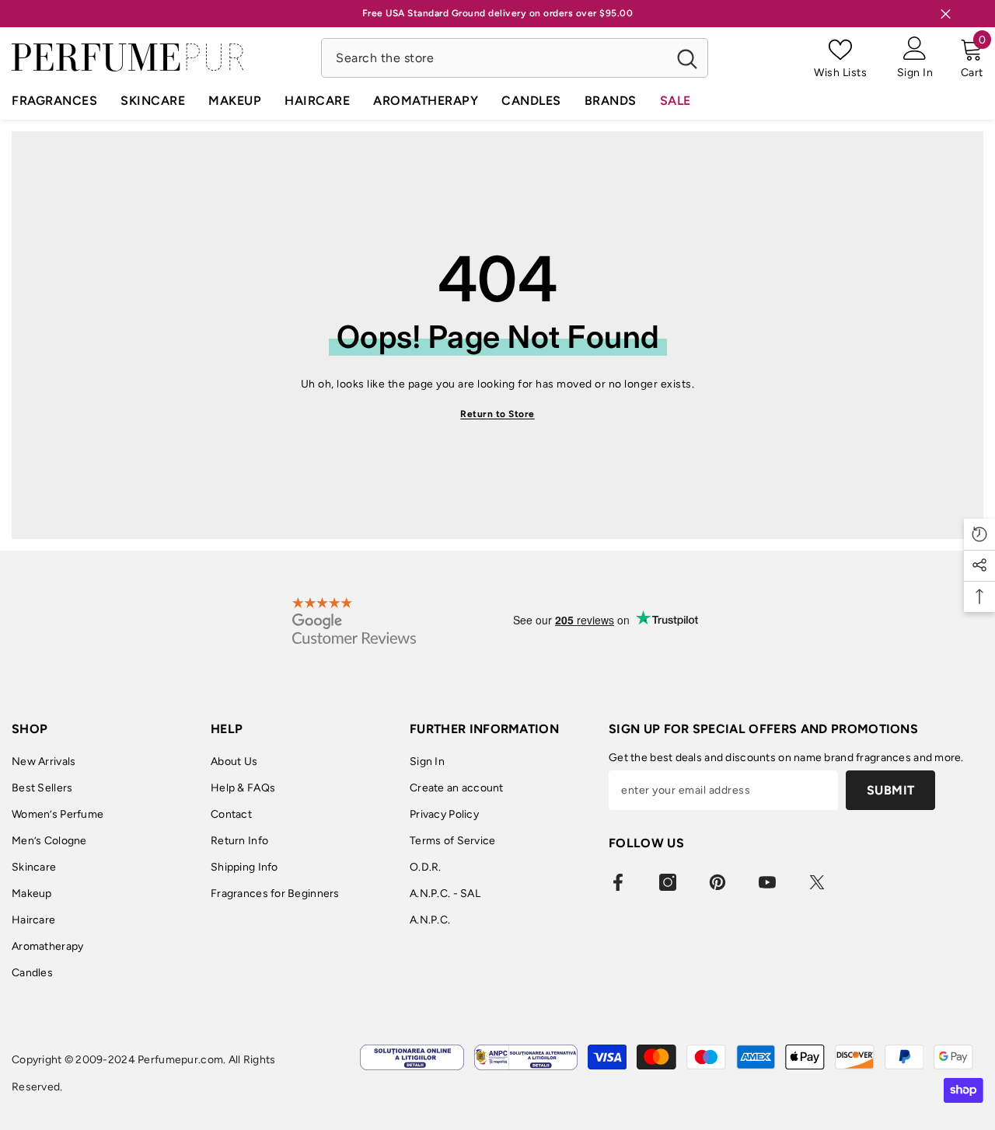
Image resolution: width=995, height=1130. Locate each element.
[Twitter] (817, 882)
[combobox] (494, 58)
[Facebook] (618, 882)
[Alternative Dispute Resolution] (526, 1057)
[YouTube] (767, 882)
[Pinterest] (717, 882)
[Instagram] (667, 882)
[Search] (514, 58)
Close (945, 13)
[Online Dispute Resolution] (411, 1057)
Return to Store (497, 414)
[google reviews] (354, 620)
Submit (891, 790)
